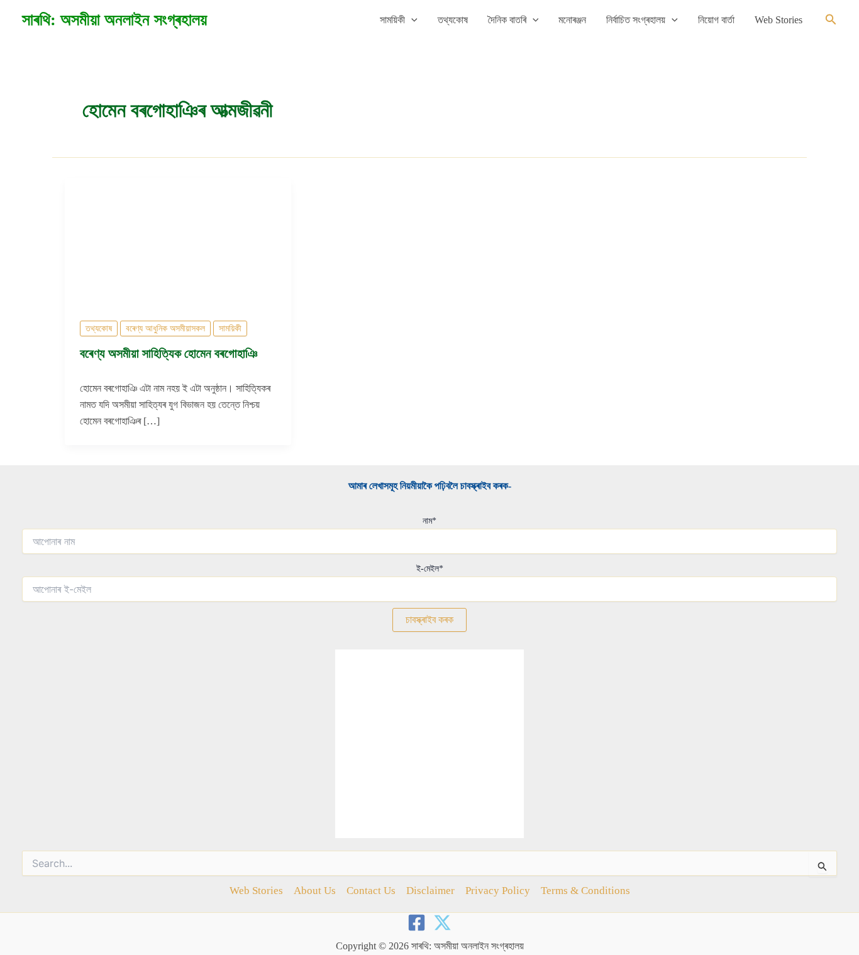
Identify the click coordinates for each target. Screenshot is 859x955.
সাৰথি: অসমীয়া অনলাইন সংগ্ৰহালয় (114, 20)
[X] (442, 923)
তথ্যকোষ (453, 19)
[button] (411, 20)
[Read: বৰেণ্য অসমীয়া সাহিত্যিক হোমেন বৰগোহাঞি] (178, 240)
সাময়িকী (392, 19)
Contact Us (371, 891)
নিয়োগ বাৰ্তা (716, 19)
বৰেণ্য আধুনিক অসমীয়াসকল (165, 328)
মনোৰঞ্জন (572, 19)
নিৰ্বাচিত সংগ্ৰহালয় (635, 19)
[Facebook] (416, 923)
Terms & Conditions (585, 891)
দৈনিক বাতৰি (507, 19)
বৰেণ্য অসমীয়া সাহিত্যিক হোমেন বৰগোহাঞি (168, 353)
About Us (315, 891)
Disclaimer (430, 891)
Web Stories (778, 19)
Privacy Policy (497, 891)
